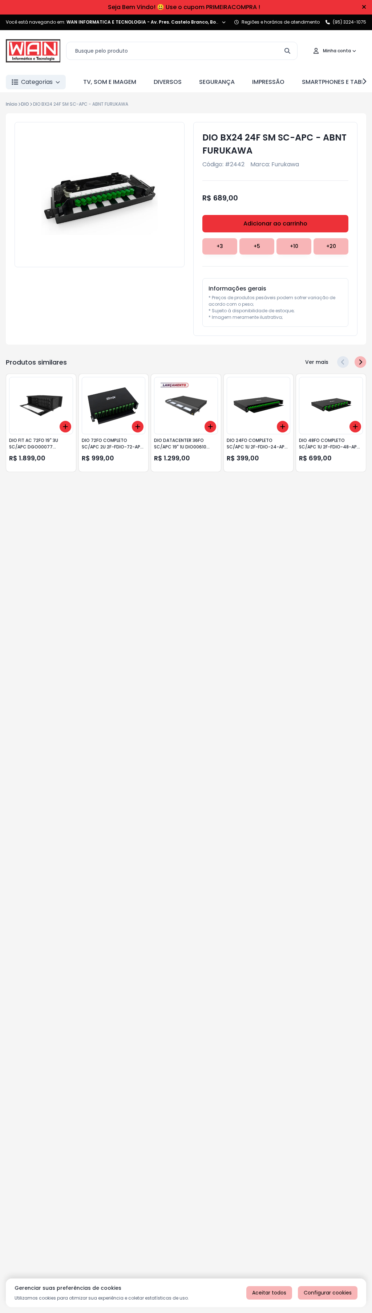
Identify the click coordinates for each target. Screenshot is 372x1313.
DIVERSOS (168, 82)
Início (11, 104)
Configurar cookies (328, 1292)
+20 (331, 246)
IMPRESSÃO (268, 82)
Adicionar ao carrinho (275, 223)
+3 (220, 246)
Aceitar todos (269, 1292)
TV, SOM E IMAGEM (109, 82)
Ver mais (316, 362)
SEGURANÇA (217, 82)
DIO (25, 104)
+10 (294, 246)
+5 (257, 246)
